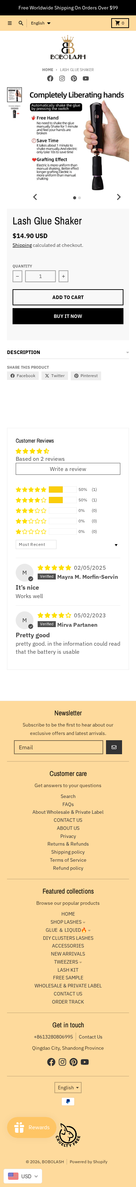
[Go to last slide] (35, 197)
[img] (55, 567)
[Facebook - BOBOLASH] (50, 78)
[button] (31, 489)
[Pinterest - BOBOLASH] (73, 78)
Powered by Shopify (88, 1161)
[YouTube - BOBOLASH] (85, 78)
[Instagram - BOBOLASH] (62, 78)
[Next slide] (118, 197)
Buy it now (68, 316)
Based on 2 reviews (40, 458)
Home (47, 69)
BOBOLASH (53, 1161)
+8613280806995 (53, 1037)
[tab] (74, 198)
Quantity (22, 266)
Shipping (22, 245)
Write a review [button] (68, 468)
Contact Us (91, 1037)
